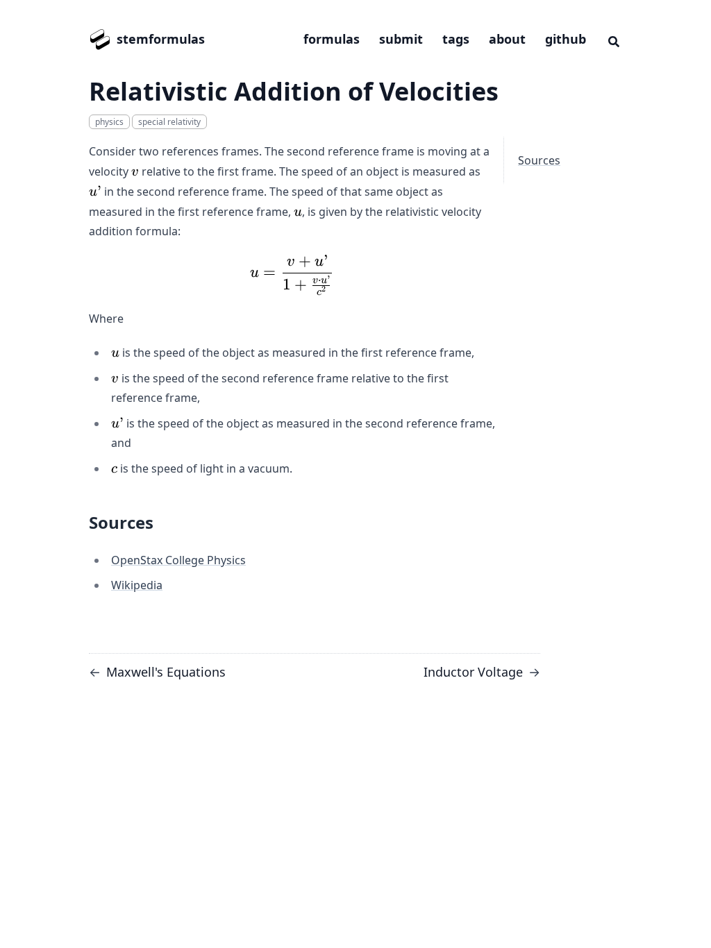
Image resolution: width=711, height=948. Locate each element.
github (565, 39)
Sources (539, 160)
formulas (331, 39)
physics (109, 122)
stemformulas (161, 39)
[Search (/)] (613, 39)
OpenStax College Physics (178, 560)
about (507, 39)
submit (401, 39)
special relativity (169, 122)
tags (455, 39)
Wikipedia (136, 585)
